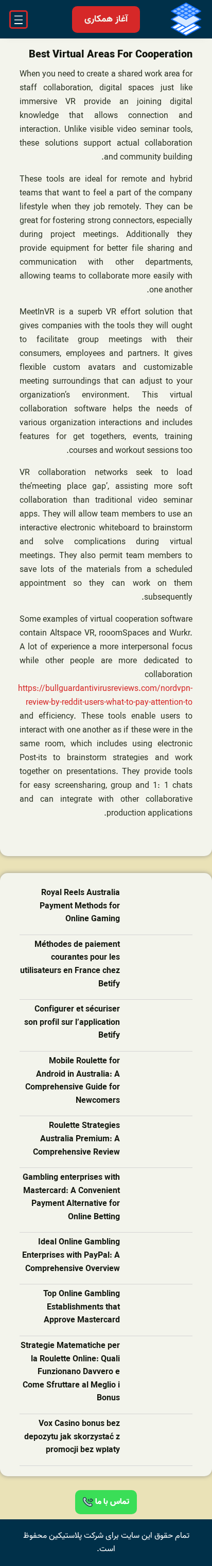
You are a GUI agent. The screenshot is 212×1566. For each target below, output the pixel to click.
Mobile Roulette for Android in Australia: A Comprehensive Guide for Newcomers (72, 1081)
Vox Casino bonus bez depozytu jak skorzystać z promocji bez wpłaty (72, 1437)
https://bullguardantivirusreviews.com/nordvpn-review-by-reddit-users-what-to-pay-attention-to (105, 695)
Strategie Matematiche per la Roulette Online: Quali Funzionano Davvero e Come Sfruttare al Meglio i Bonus (70, 1372)
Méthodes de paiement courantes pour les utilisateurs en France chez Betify (70, 965)
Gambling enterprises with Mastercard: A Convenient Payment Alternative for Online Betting (71, 1198)
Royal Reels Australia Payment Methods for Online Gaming (80, 906)
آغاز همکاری (106, 19)
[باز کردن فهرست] (18, 19)
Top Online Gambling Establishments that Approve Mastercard (81, 1307)
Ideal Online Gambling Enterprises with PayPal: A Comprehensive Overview (71, 1255)
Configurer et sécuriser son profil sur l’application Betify (72, 1022)
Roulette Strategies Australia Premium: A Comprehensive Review (76, 1139)
